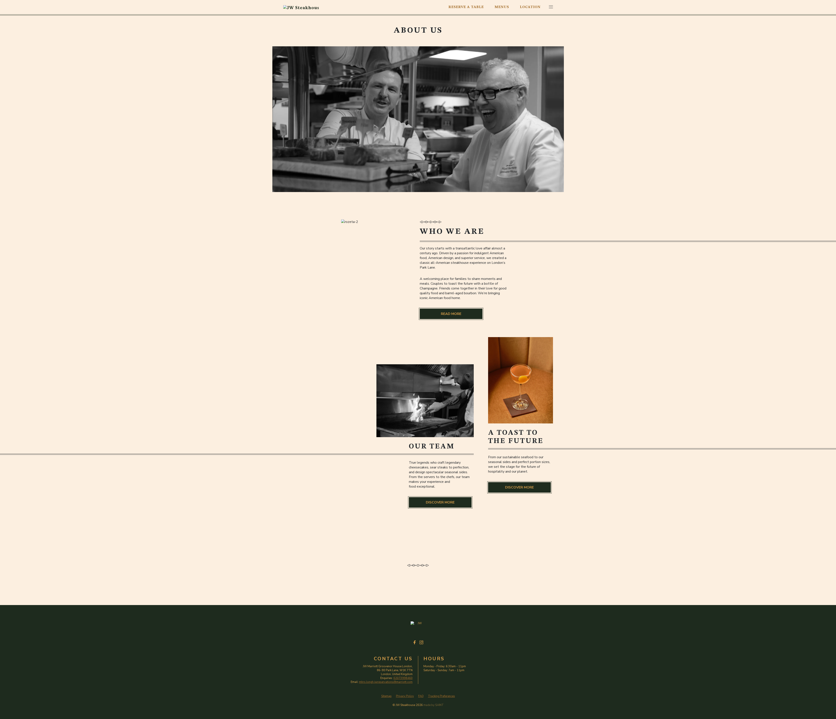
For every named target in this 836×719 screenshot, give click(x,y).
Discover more (519, 487)
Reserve (466, 7)
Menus (502, 7)
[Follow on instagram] (421, 642)
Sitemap (386, 696)
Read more (451, 313)
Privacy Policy (405, 696)
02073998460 (403, 678)
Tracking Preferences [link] (441, 696)
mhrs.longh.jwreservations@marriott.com (386, 682)
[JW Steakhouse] (301, 7)
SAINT (439, 705)
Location (530, 7)
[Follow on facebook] (414, 642)
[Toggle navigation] (551, 7)
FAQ (421, 696)
